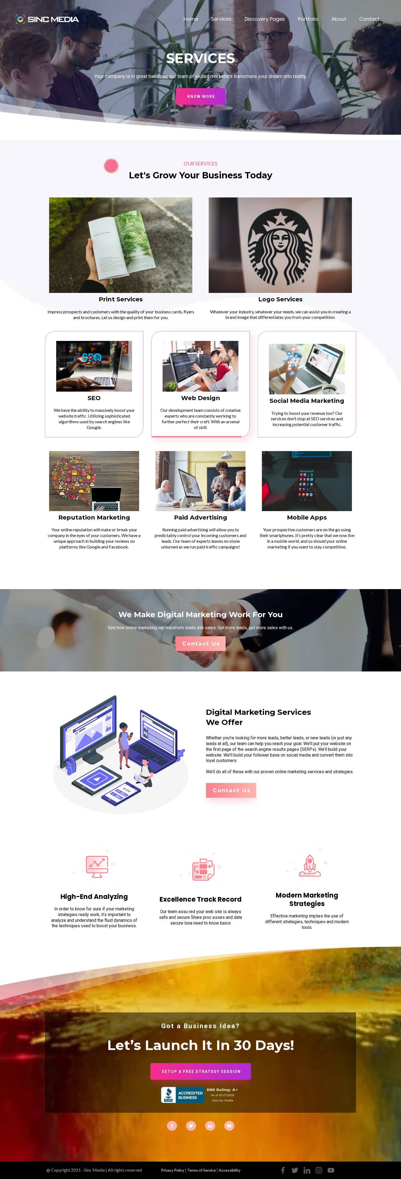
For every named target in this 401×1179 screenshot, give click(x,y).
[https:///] (49, 19)
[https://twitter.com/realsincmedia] (191, 1125)
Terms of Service (201, 1170)
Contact (369, 19)
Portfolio (308, 19)
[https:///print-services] (120, 245)
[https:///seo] (94, 366)
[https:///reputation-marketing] (94, 481)
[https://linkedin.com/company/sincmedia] (210, 1125)
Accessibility (229, 1170)
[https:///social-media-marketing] (307, 369)
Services (221, 19)
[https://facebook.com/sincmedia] (172, 1125)
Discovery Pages (265, 19)
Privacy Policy (172, 1170)
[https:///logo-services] (280, 245)
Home (191, 19)
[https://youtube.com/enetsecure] (331, 1170)
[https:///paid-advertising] (200, 481)
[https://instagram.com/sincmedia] (229, 1125)
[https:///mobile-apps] (307, 481)
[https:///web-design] (200, 366)
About (338, 19)
